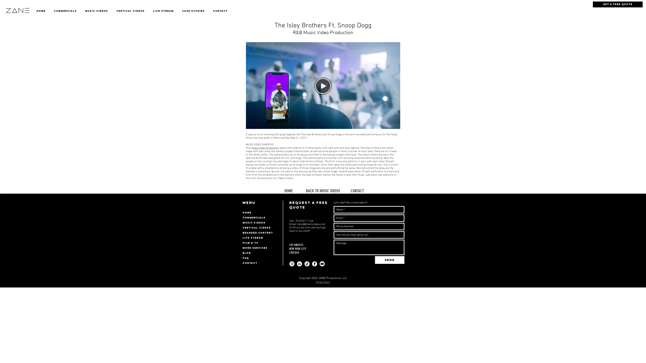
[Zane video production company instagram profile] (291, 263)
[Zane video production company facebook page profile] (314, 263)
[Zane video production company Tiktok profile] (307, 263)
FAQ (246, 258)
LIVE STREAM (253, 237)
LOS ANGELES (296, 245)
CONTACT (357, 190)
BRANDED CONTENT (258, 232)
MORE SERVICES (255, 248)
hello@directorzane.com (311, 224)
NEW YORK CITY (297, 249)
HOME (288, 190)
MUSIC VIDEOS (254, 222)
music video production (265, 148)
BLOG (247, 253)
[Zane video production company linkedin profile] (299, 263)
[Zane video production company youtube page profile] (322, 263)
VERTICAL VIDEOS (257, 227)
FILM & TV (250, 242)
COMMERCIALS (254, 217)
